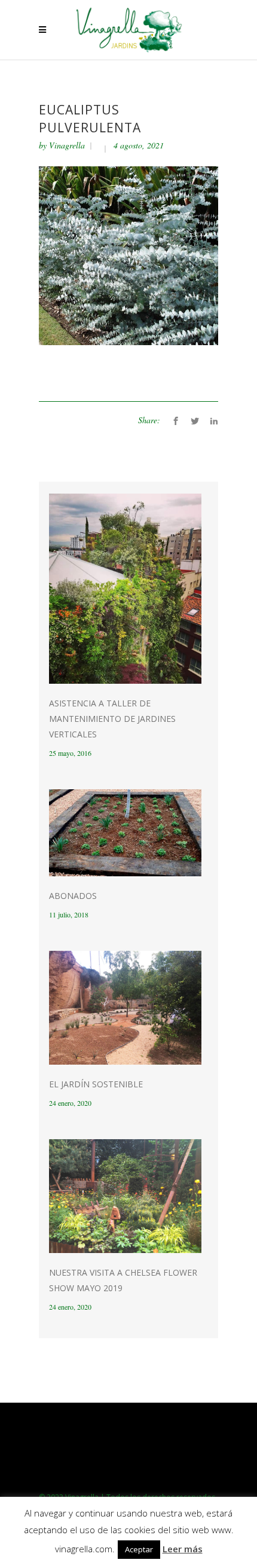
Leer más (183, 1549)
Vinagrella (67, 145)
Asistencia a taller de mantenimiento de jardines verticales (112, 718)
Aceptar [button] (139, 1549)
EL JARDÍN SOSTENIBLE (96, 1084)
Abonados (73, 895)
